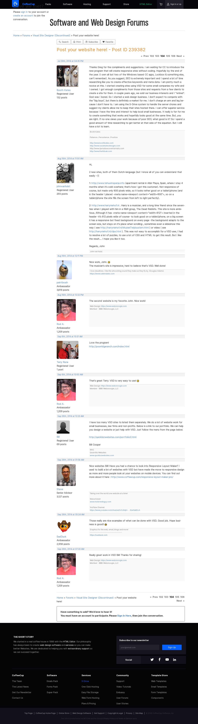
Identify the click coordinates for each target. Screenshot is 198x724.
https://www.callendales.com (102, 274)
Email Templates (159, 686)
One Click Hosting (90, 686)
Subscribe (92, 42)
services (70, 645)
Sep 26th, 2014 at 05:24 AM (71, 514)
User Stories (122, 703)
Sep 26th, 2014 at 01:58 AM (71, 460)
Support (107, 4)
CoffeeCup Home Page (46, 713)
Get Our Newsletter (21, 692)
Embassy (120, 692)
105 (168, 56)
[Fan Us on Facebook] (159, 660)
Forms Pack (52, 686)
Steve (60, 489)
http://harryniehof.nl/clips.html (105, 231)
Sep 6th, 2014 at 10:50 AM (70, 374)
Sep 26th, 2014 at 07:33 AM (71, 549)
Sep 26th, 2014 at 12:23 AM (71, 416)
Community (122, 675)
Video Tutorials (123, 686)
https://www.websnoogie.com (114, 306)
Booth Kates (64, 90)
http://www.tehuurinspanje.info (108, 183)
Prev (146, 56)
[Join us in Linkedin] (174, 660)
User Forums (122, 698)
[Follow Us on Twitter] (152, 660)
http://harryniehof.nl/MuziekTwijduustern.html (124, 227)
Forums (26, 35)
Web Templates (158, 681)
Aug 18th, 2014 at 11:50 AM (70, 158)
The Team (17, 681)
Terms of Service (125, 718)
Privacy (129, 713)
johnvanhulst (63, 186)
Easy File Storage (90, 692)
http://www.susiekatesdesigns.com (105, 146)
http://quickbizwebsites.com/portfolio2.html (112, 437)
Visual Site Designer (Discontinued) (51, 35)
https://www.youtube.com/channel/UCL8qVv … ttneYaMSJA (115, 510)
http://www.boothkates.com (101, 143)
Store (126, 4)
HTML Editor (146, 4)
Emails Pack (52, 681)
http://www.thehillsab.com (101, 151)
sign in (24, 11)
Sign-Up (172, 647)
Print (78, 42)
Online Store (64, 713)
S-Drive (85, 681)
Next (179, 56)
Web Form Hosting (90, 698)
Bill (58, 436)
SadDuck (61, 536)
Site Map (139, 713)
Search (65, 42)
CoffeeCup (18, 675)
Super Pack (52, 692)
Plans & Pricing (89, 703)
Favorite (109, 42)
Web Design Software (81, 713)
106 (173, 56)
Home (16, 35)
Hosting (87, 4)
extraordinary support (78, 648)
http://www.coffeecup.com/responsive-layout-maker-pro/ (142, 477)
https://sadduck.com (98, 535)
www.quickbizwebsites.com (102, 455)
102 (152, 56)
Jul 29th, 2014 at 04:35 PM (70, 61)
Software (67, 4)
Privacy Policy (109, 718)
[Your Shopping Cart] (161, 4)
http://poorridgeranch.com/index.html (109, 346)
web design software (50, 645)
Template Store (159, 675)
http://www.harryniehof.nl (105, 205)
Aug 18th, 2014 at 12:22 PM (70, 295)
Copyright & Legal (115, 713)
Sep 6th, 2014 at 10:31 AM (70, 336)
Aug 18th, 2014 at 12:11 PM (70, 256)
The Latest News (20, 686)
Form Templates (159, 692)
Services (86, 675)
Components (157, 698)
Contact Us (17, 698)
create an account (23, 15)
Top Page (28, 713)
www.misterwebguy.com (100, 502)
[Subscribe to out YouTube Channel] (167, 660)
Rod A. (60, 324)
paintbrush (62, 282)
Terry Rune (62, 362)
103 (157, 56)
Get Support (99, 713)
